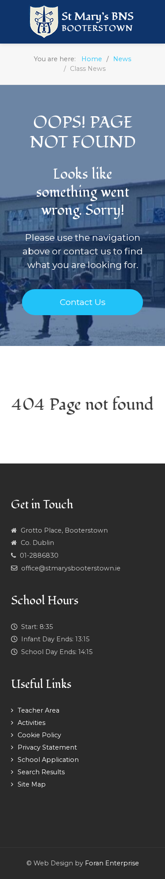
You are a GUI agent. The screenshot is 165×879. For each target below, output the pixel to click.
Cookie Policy (39, 735)
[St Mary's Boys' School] (82, 21)
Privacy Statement (47, 747)
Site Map (32, 784)
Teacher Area (38, 710)
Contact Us (83, 302)
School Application (48, 760)
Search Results (41, 772)
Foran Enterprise (112, 863)
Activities (31, 723)
